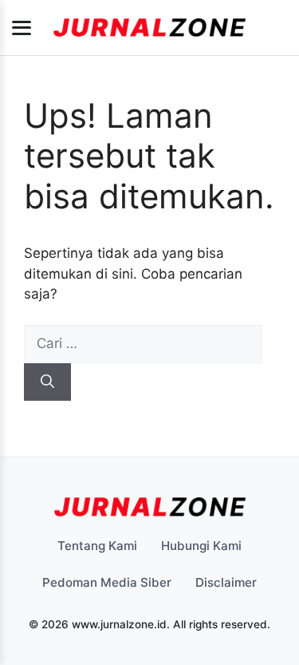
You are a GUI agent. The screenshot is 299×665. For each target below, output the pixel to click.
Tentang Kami (97, 545)
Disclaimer (226, 582)
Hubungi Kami (201, 545)
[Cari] (47, 382)
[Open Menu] (21, 28)
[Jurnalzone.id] (149, 28)
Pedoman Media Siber (106, 582)
